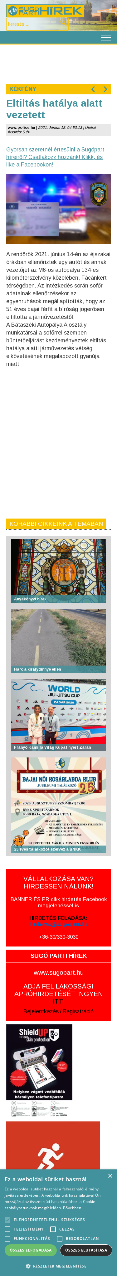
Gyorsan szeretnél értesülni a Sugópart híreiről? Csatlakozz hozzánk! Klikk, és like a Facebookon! (55, 157)
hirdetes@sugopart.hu (58, 924)
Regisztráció (78, 1011)
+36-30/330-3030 (58, 937)
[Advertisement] (58, 63)
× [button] (110, 1176)
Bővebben (72, 1207)
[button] (58, 1266)
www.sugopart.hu (59, 972)
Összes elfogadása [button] (31, 1250)
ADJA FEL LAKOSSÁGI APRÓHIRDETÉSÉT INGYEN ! (58, 994)
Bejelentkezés (41, 1011)
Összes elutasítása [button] (86, 1250)
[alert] (58, 1222)
